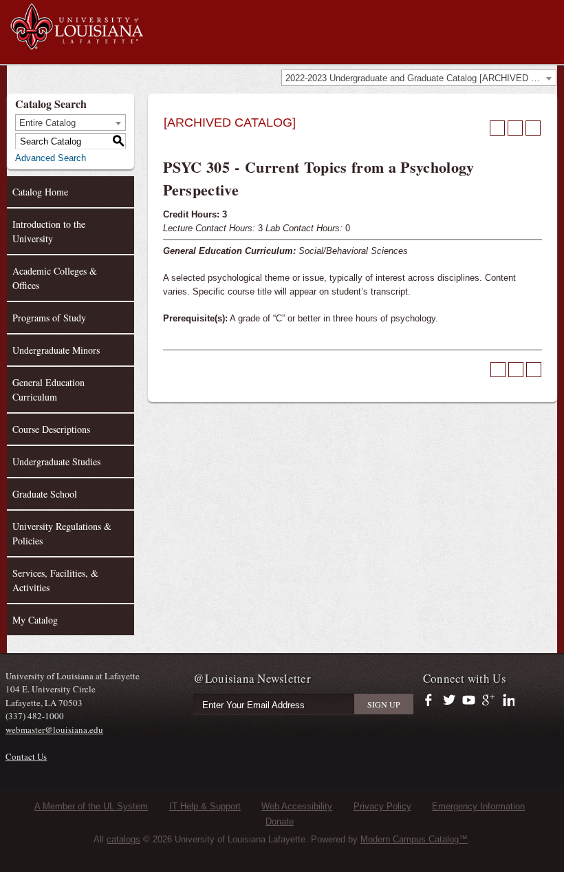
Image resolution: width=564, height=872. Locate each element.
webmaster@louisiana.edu (54, 729)
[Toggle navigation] (546, 12)
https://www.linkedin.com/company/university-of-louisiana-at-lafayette (507, 701)
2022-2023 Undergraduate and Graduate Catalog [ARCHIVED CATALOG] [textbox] (420, 78)
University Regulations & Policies (61, 533)
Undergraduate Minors (56, 350)
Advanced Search (50, 158)
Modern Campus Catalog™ (414, 839)
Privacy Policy (382, 806)
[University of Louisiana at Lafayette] (76, 43)
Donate (279, 821)
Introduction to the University (48, 231)
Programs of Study (49, 317)
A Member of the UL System (91, 806)
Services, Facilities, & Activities (55, 580)
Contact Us (26, 756)
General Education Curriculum (48, 389)
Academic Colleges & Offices (54, 278)
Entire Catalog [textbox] (47, 123)
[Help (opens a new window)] (533, 128)
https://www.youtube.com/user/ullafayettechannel (469, 701)
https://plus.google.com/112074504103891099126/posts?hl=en (488, 701)
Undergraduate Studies (56, 461)
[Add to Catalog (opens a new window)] (497, 128)
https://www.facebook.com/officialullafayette (431, 701)
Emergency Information (478, 806)
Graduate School (44, 493)
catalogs (123, 839)
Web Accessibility (296, 806)
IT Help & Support (205, 806)
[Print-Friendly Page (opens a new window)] (515, 128)
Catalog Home (40, 191)
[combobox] (418, 78)
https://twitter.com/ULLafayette (450, 701)
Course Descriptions (51, 429)
